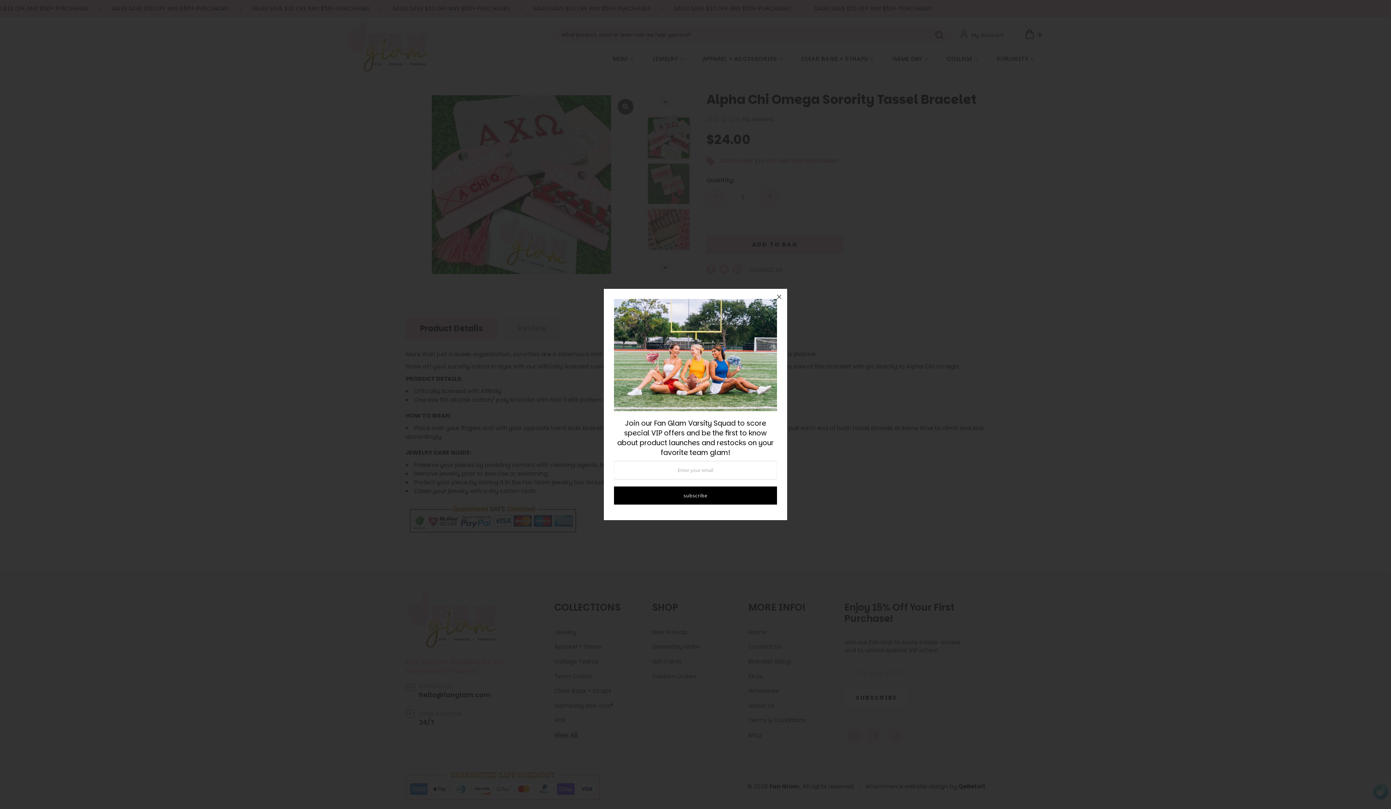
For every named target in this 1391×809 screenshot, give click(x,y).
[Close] (779, 297)
